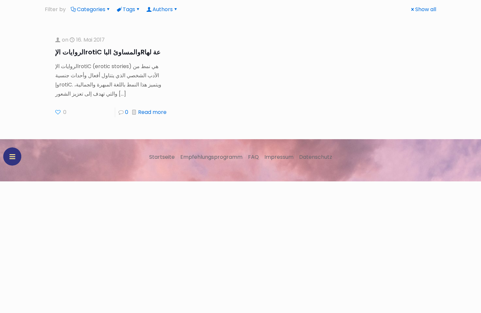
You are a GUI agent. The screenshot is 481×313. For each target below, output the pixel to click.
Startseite (162, 157)
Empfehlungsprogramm (211, 157)
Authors (162, 9)
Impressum (279, 157)
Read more (152, 112)
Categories (91, 9)
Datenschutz (315, 157)
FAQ (253, 157)
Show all (425, 9)
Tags (129, 9)
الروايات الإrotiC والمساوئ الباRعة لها (108, 52)
